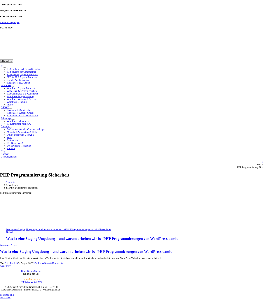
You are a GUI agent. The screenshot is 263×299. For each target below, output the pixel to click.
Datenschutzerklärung (11, 289)
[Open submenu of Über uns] (11, 127)
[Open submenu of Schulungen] (13, 119)
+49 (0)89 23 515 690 (31, 281)
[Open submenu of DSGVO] (10, 108)
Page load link (7, 295)
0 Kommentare (57, 263)
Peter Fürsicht (11, 263)
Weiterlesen (5, 266)
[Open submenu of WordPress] (12, 86)
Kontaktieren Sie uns (31, 271)
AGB (38, 289)
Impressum (29, 289)
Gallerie (10, 232)
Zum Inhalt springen (9, 22)
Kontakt (57, 289)
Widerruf (47, 289)
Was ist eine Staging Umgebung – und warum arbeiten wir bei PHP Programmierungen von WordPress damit (58, 229)
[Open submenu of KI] (4, 67)
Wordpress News (8, 245)
